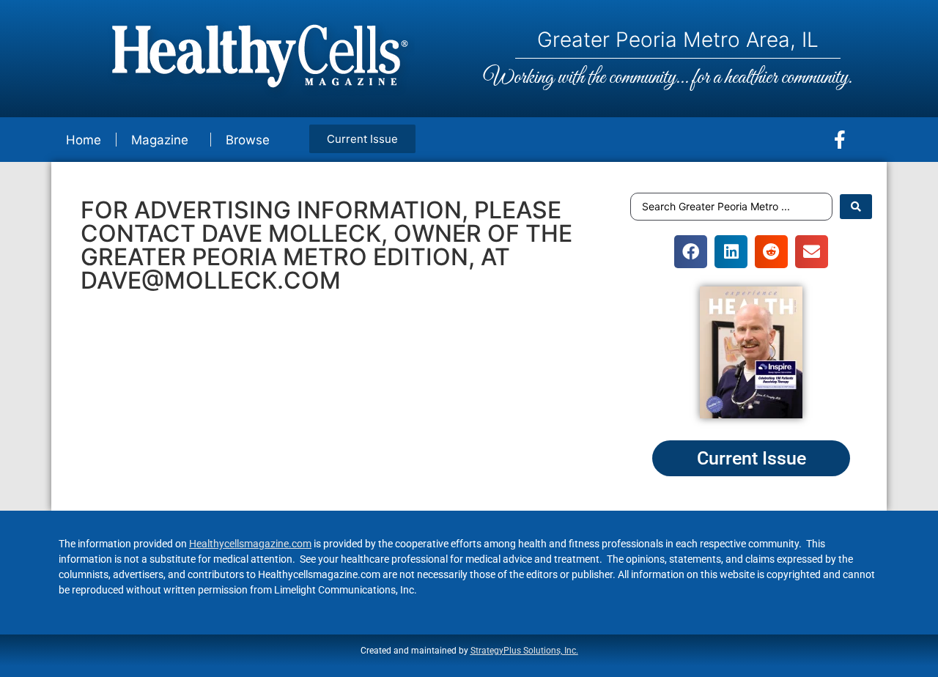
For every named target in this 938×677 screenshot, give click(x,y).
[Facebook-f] (839, 140)
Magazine (159, 140)
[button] (690, 251)
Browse (248, 140)
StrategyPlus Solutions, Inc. (524, 650)
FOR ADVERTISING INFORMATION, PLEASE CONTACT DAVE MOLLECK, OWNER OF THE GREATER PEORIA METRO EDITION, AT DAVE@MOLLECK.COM (326, 245)
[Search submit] (856, 206)
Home (83, 140)
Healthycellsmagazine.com (250, 544)
